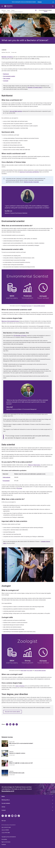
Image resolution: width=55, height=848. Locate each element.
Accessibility (4, 839)
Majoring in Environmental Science (10, 321)
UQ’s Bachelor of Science (20, 335)
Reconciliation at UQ (8, 791)
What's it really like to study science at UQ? (27, 764)
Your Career (29, 305)
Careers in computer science (27, 754)
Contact (4, 810)
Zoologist (5, 80)
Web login (4, 820)
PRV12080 (7, 832)
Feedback (4, 844)
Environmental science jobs (27, 774)
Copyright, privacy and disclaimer (9, 836)
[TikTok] (19, 816)
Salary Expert (23, 670)
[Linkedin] (6, 816)
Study (8, 10)
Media (3, 796)
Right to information (6, 841)
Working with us (6, 800)
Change (40, 2)
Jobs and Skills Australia (16, 111)
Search (53, 2)
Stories (12, 10)
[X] (9, 816)
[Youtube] (12, 816)
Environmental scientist (9, 76)
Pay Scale (23, 305)
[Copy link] (17, 724)
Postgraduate (6, 480)
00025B (7, 830)
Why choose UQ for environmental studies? (27, 744)
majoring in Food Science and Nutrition (29, 172)
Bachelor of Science (7, 56)
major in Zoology (20, 686)
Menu (2, 6)
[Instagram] (15, 816)
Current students (6, 803)
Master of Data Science (34, 465)
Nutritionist (6, 74)
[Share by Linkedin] (10, 724)
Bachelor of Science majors (35, 87)
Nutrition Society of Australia (31, 182)
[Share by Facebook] (7, 724)
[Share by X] (13, 724)
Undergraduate (6, 477)
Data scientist (6, 78)
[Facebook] (3, 816)
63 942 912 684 (7, 827)
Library (3, 806)
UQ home (4, 10)
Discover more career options (12, 711)
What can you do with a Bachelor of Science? (13, 11)
